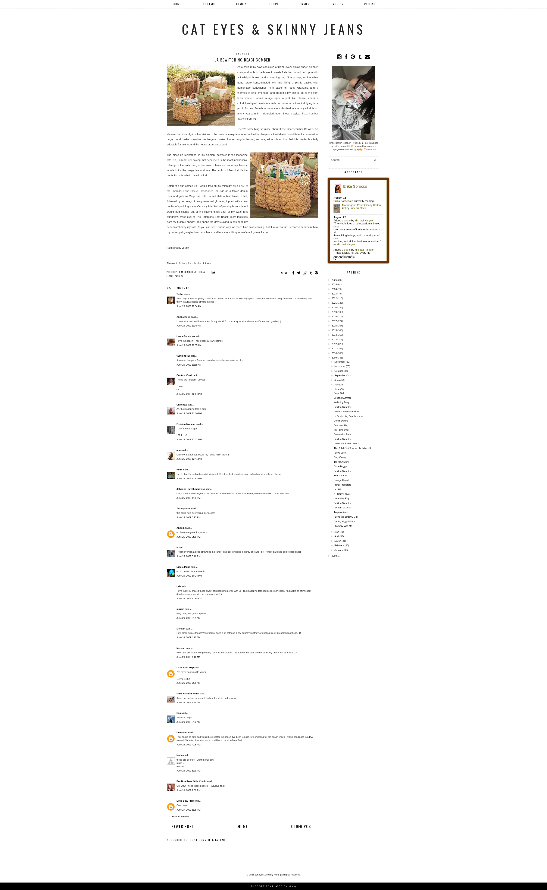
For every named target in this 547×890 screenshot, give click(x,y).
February (339, 545)
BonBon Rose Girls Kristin (191, 781)
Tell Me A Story (341, 462)
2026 (334, 280)
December (339, 361)
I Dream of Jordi (342, 507)
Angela (180, 528)
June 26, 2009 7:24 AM (188, 702)
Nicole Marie (183, 567)
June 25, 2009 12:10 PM (189, 413)
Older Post (302, 826)
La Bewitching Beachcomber (348, 416)
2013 (334, 339)
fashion (179, 276)
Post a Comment (181, 816)
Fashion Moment (186, 424)
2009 (334, 357)
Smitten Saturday (342, 407)
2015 (334, 330)
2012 (334, 344)
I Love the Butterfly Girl (345, 516)
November (339, 366)
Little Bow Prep (185, 667)
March (337, 541)
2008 (334, 556)
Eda (178, 713)
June (337, 389)
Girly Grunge (340, 457)
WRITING (370, 4)
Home (177, 4)
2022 (334, 298)
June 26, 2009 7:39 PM (188, 790)
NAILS (305, 4)
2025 (334, 284)
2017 (334, 321)
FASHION (338, 4)
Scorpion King (341, 425)
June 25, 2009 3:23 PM (188, 517)
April (336, 536)
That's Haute (340, 475)
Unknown (181, 732)
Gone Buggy (340, 466)
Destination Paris (342, 434)
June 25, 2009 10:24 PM (189, 575)
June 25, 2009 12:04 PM (189, 394)
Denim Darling (341, 420)
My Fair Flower (341, 430)
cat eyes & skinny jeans (273, 28)
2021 (334, 303)
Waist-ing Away (342, 402)
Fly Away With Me (343, 526)
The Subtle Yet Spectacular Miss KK (352, 448)
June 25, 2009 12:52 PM (189, 478)
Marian (180, 755)
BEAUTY (241, 4)
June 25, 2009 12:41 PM (189, 459)
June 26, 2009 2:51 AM (188, 618)
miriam (180, 609)
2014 (334, 335)
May (336, 531)
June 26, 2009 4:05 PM (188, 744)
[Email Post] (212, 272)
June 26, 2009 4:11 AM (188, 657)
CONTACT (209, 4)
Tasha (179, 294)
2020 (334, 307)
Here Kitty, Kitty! (342, 498)
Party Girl (339, 393)
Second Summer (342, 398)
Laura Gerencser (185, 336)
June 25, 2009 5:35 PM (188, 537)
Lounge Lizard (341, 480)
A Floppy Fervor (342, 494)
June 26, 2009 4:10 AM (188, 637)
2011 (334, 348)
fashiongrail (183, 355)
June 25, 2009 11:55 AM (188, 345)
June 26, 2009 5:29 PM (188, 770)
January (338, 550)
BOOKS (273, 4)
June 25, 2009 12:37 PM (189, 439)
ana (178, 450)
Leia (178, 586)
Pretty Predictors (342, 484)
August (338, 380)
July (336, 384)
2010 (334, 353)
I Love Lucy (340, 452)
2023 (334, 293)
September (340, 375)
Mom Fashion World (187, 693)
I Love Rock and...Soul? (346, 443)
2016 (334, 325)
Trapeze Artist (341, 512)
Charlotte (181, 404)
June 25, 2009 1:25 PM (188, 498)
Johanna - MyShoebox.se (190, 489)
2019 (334, 312)
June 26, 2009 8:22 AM (188, 722)
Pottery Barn (186, 263)
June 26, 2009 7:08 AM (188, 683)
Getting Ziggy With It (344, 521)
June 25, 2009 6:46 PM (188, 556)
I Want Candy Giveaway (346, 411)
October (338, 371)
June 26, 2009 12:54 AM (188, 598)
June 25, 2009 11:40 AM (188, 325)
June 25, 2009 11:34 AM (188, 306)
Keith (179, 469)
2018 (334, 316)
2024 (334, 289)
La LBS (337, 489)
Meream (180, 648)
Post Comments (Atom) (207, 840)
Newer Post (183, 826)
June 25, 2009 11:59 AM (188, 364)
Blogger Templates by (273, 886)
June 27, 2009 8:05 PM (188, 809)
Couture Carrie (184, 375)
